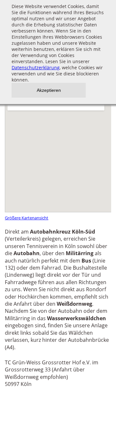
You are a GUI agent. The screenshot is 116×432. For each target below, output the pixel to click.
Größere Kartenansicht (26, 218)
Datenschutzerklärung (36, 67)
